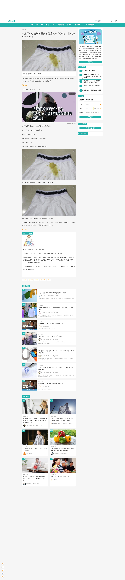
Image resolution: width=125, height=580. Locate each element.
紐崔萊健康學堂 (90, 25)
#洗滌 (24, 280)
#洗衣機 (43, 280)
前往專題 (90, 62)
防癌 (32, 25)
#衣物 (36, 280)
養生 (42, 25)
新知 (47, 25)
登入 (116, 21)
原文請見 (24, 229)
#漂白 (48, 280)
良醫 (23, 29)
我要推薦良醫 (90, 128)
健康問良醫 (61, 25)
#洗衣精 (30, 280)
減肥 (37, 25)
